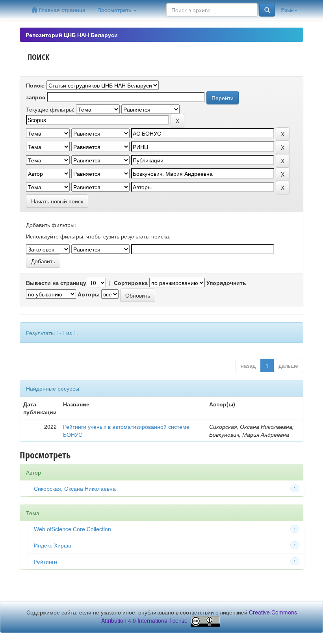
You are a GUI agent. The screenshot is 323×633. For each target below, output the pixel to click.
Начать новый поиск (57, 201)
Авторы (89, 294)
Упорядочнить (226, 283)
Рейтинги (45, 561)
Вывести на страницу (56, 283)
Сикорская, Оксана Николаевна (75, 488)
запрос (35, 97)
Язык (287, 10)
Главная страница (61, 10)
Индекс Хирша (52, 545)
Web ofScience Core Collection (72, 529)
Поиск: (35, 85)
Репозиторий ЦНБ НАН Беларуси (72, 35)
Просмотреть (115, 10)
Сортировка (131, 283)
